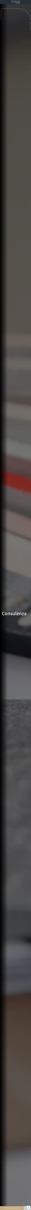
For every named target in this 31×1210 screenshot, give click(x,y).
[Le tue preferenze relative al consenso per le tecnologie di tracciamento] (28, 1207)
